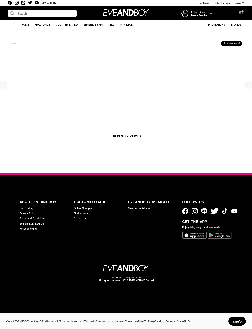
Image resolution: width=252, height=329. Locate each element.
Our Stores (204, 2)
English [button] (238, 2)
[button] (241, 13)
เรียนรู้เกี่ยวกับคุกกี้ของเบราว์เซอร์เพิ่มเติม (169, 321)
